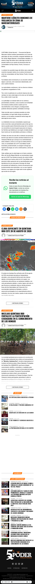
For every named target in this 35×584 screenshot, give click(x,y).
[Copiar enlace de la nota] (25, 209)
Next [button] (33, 4)
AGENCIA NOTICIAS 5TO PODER (16, 235)
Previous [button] (2, 4)
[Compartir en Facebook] (4, 209)
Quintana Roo (25, 568)
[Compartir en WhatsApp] (12, 209)
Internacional (16, 568)
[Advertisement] (17, 453)
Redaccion (10, 27)
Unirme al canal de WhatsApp (20, 196)
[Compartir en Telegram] (16, 209)
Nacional (9, 568)
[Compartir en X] (8, 209)
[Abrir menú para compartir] (21, 209)
